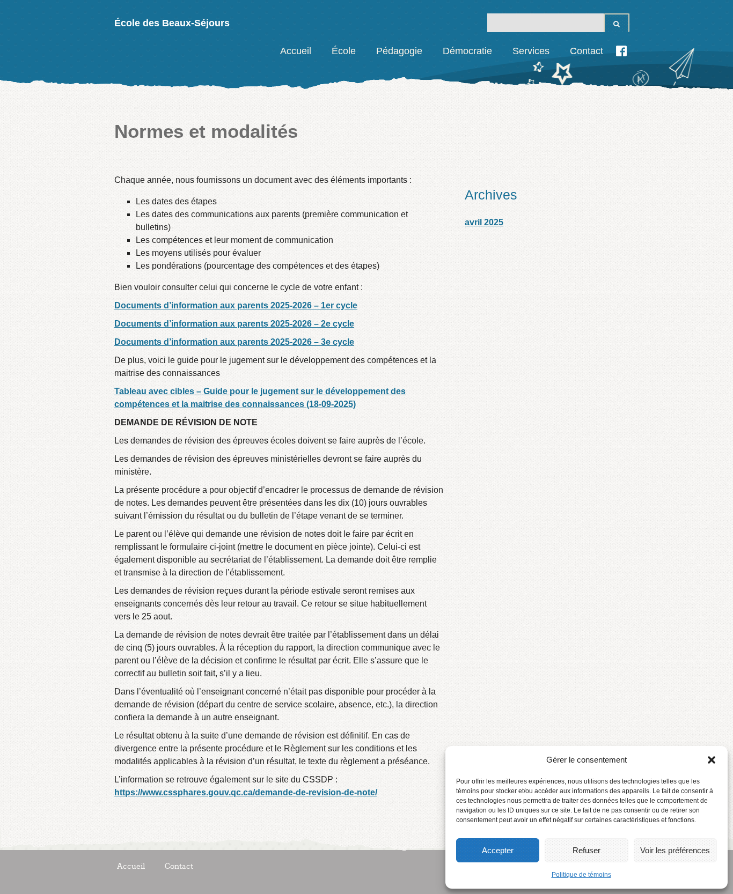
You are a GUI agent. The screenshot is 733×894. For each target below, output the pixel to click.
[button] (711, 760)
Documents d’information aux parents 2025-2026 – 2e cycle (234, 323)
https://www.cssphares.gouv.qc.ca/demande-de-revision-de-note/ (245, 792)
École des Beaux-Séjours (172, 23)
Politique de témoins (581, 874)
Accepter (498, 850)
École (344, 51)
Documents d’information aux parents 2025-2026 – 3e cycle (234, 341)
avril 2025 (484, 222)
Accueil (295, 51)
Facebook (621, 51)
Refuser (586, 850)
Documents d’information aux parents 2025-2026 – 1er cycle (235, 305)
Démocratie (467, 51)
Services (530, 51)
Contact (586, 51)
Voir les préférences (675, 850)
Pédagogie (399, 51)
